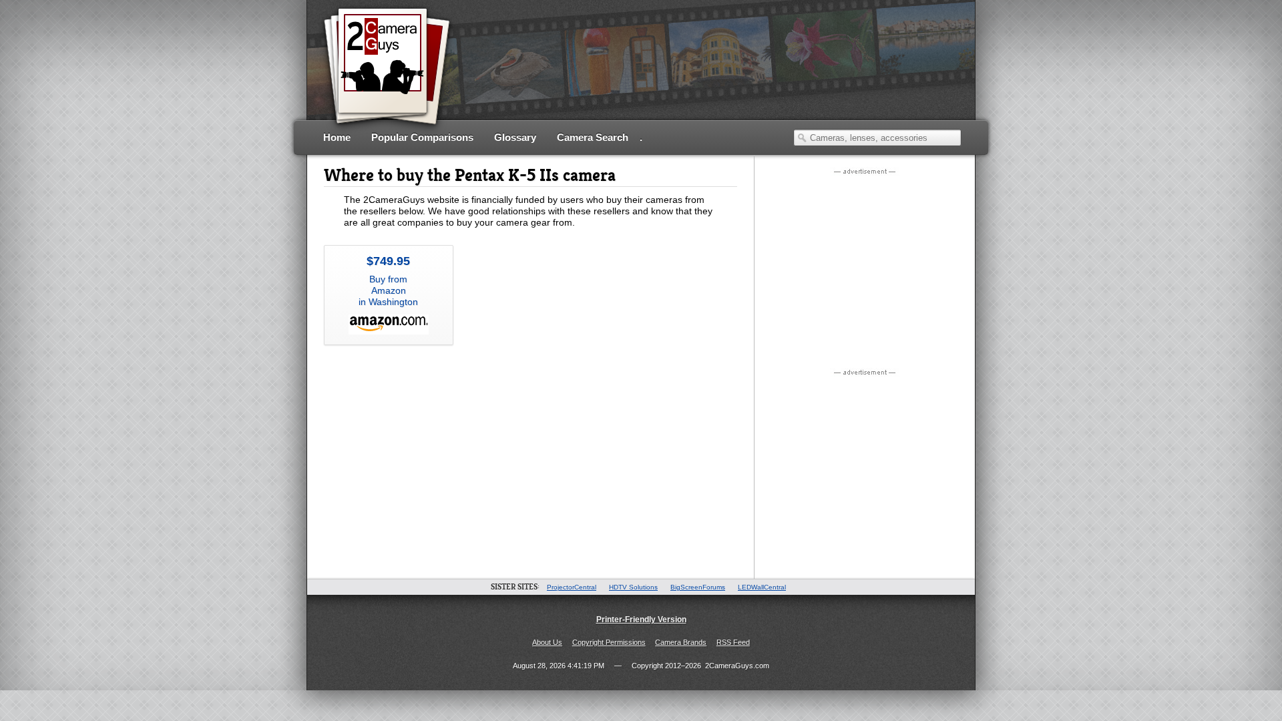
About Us (547, 642)
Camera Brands (680, 642)
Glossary (515, 137)
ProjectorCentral (571, 587)
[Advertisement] (718, 77)
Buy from (388, 280)
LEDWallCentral (762, 587)
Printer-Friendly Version (641, 619)
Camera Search (592, 137)
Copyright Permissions (609, 642)
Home (337, 137)
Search (802, 138)
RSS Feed (733, 642)
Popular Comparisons (422, 137)
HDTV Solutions (633, 587)
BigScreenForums (697, 587)
